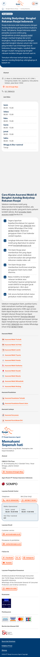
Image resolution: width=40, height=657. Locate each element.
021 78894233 (10, 91)
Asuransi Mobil (7, 333)
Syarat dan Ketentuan (8, 641)
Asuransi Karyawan (12, 415)
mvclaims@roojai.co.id (22, 245)
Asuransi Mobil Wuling (13, 386)
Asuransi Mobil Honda (13, 360)
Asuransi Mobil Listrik (12, 350)
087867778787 (14, 231)
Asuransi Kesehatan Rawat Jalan (16, 403)
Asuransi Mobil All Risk (13, 345)
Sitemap (4, 650)
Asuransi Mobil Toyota (13, 355)
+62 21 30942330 (12, 500)
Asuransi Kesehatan (9, 392)
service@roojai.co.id (13, 534)
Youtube (9, 563)
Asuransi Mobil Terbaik (13, 339)
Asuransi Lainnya (8, 409)
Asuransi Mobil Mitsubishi (14, 381)
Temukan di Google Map (14, 472)
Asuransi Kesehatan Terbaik (15, 398)
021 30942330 (25, 226)
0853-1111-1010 (11, 588)
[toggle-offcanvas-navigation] (4, 3)
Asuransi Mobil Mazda (13, 376)
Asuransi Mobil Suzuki (13, 371)
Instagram (30, 558)
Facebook (9, 558)
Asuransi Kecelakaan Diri (14, 420)
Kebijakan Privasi (7, 646)
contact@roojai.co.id (13, 544)
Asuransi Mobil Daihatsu (13, 365)
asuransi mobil (26, 35)
